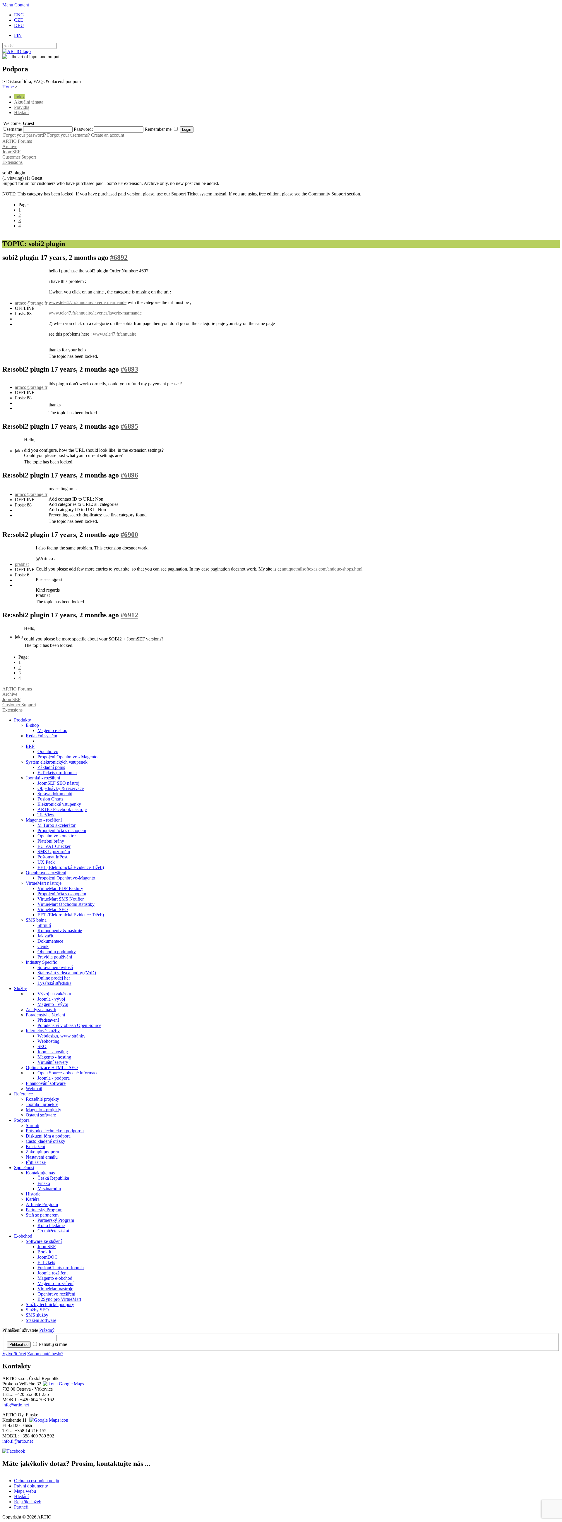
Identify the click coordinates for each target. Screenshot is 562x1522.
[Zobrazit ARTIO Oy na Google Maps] (48, 1420)
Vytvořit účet (14, 1353)
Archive (9, 146)
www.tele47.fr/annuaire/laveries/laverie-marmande (95, 312)
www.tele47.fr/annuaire (114, 333)
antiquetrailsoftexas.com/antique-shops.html (322, 568)
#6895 (129, 426)
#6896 (129, 475)
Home (8, 86)
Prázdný (46, 1330)
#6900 (129, 534)
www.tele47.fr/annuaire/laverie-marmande (87, 302)
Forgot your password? (24, 135)
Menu (7, 4)
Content (21, 4)
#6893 (129, 369)
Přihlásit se (18, 1344)
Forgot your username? (68, 135)
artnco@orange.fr (31, 302)
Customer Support (19, 156)
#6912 (129, 615)
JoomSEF (11, 151)
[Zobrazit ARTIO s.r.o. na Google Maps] (62, 1383)
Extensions (12, 162)
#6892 (119, 257)
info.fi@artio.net (17, 1441)
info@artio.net (15, 1404)
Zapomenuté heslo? (45, 1353)
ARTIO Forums (17, 141)
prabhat (22, 564)
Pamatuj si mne (53, 1344)
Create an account (107, 135)
